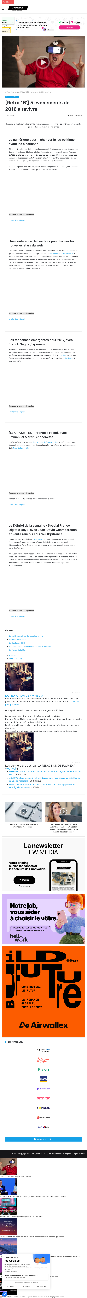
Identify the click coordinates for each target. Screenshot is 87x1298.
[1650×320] (43, 25)
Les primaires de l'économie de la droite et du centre (30, 646)
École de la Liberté (20, 448)
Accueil (9, 92)
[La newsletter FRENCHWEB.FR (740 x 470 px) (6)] (43, 891)
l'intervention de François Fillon (45, 442)
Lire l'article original (17, 220)
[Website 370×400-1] (43, 1036)
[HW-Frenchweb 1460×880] (43, 943)
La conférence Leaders (18, 639)
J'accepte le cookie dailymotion (21, 214)
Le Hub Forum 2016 (17, 643)
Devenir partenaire (43, 1139)
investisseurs (38, 539)
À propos (12, 655)
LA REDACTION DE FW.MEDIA (24, 695)
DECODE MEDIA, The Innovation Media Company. (53, 1154)
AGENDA (15, 97)
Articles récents (15, 659)
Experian (62, 355)
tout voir (11, 768)
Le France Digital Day (17, 650)
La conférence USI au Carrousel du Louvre (26, 636)
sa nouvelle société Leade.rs (61, 253)
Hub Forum (69, 358)
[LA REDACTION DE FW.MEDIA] (19, 690)
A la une (16, 92)
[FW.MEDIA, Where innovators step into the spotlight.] (18, 9)
